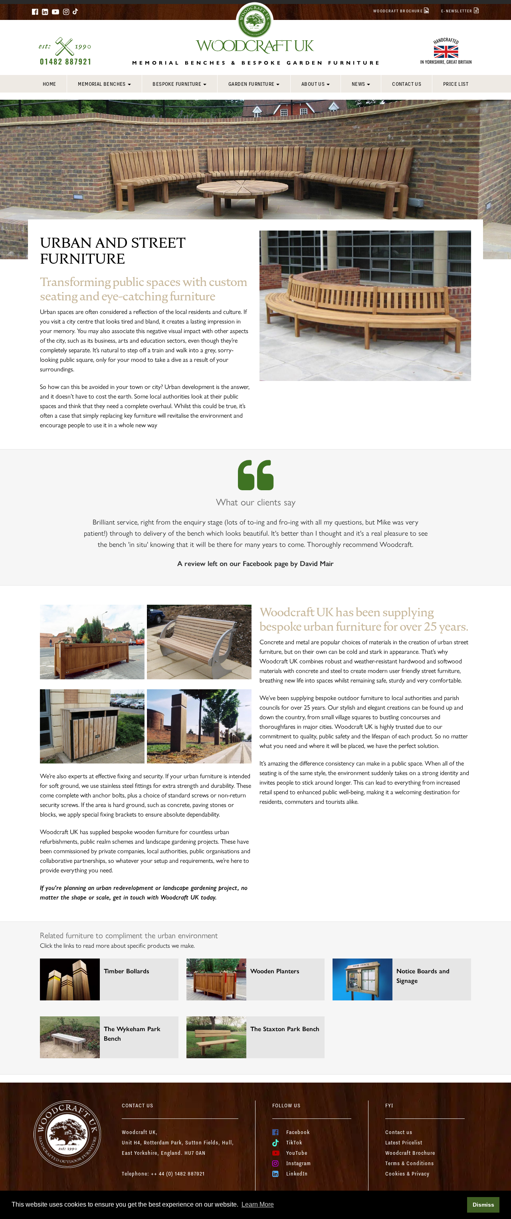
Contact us (406, 83)
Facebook (298, 1132)
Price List (455, 83)
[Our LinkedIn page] (45, 12)
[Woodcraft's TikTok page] (75, 11)
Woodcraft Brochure (410, 1152)
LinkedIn (297, 1173)
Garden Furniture (251, 83)
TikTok (294, 1142)
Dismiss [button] (483, 1204)
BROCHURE (398, 11)
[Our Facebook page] (35, 12)
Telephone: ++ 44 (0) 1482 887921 (163, 1173)
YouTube (296, 1152)
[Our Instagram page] (66, 12)
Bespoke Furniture (177, 83)
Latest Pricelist (403, 1142)
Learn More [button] (258, 1204)
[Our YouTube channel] (55, 12)
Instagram (298, 1163)
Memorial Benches (101, 83)
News (358, 83)
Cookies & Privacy (407, 1173)
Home (49, 83)
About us (313, 83)
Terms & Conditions (409, 1163)
